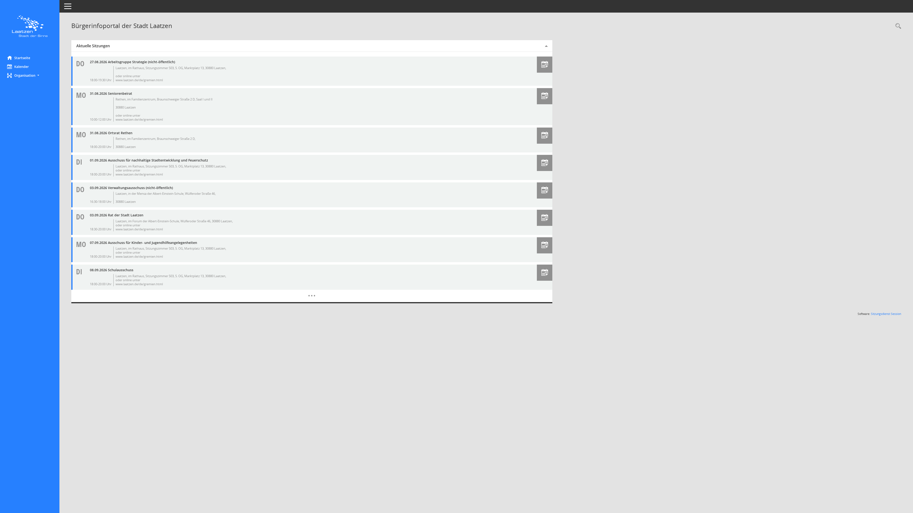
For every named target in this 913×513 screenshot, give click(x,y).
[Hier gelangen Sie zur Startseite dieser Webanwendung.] (29, 26)
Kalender (21, 66)
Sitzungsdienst (886, 314)
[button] (29, 75)
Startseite (22, 58)
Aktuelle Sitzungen (93, 45)
